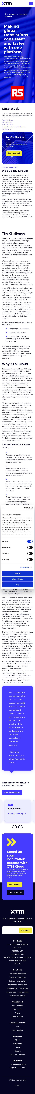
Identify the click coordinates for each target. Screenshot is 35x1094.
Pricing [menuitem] (17, 1013)
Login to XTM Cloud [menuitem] (17, 1068)
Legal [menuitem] (17, 1047)
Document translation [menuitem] (17, 974)
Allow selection (17, 579)
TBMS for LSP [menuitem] (17, 951)
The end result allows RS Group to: (14, 127)
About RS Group (7, 120)
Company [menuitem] (17, 1036)
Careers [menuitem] (17, 1051)
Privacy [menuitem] (17, 1085)
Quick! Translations (16, 810)
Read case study (15, 816)
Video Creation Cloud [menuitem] (17, 961)
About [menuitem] (17, 1040)
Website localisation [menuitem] (18, 977)
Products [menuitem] (17, 941)
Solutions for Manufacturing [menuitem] (17, 992)
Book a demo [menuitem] (17, 1006)
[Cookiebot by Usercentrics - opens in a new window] (25, 508)
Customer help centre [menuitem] (17, 1064)
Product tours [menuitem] (17, 1017)
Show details (24, 567)
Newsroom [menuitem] (17, 1044)
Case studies (23, 14)
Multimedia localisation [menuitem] (17, 985)
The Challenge (7, 122)
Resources (12, 14)
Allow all (17, 573)
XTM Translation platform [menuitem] (17, 944)
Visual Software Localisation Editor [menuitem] (17, 957)
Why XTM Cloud (7, 124)
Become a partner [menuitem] (17, 1055)
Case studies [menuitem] (17, 1030)
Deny (17, 585)
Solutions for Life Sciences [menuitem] (17, 988)
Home (5, 14)
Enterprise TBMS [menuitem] (17, 954)
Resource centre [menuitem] (17, 1023)
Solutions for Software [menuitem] (17, 996)
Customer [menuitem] (17, 1061)
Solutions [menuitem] (17, 970)
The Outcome (6, 129)
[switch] (30, 547)
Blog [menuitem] (17, 1026)
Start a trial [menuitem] (17, 1009)
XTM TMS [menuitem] (17, 948)
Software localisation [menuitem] (17, 981)
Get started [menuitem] (17, 1002)
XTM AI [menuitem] (17, 964)
